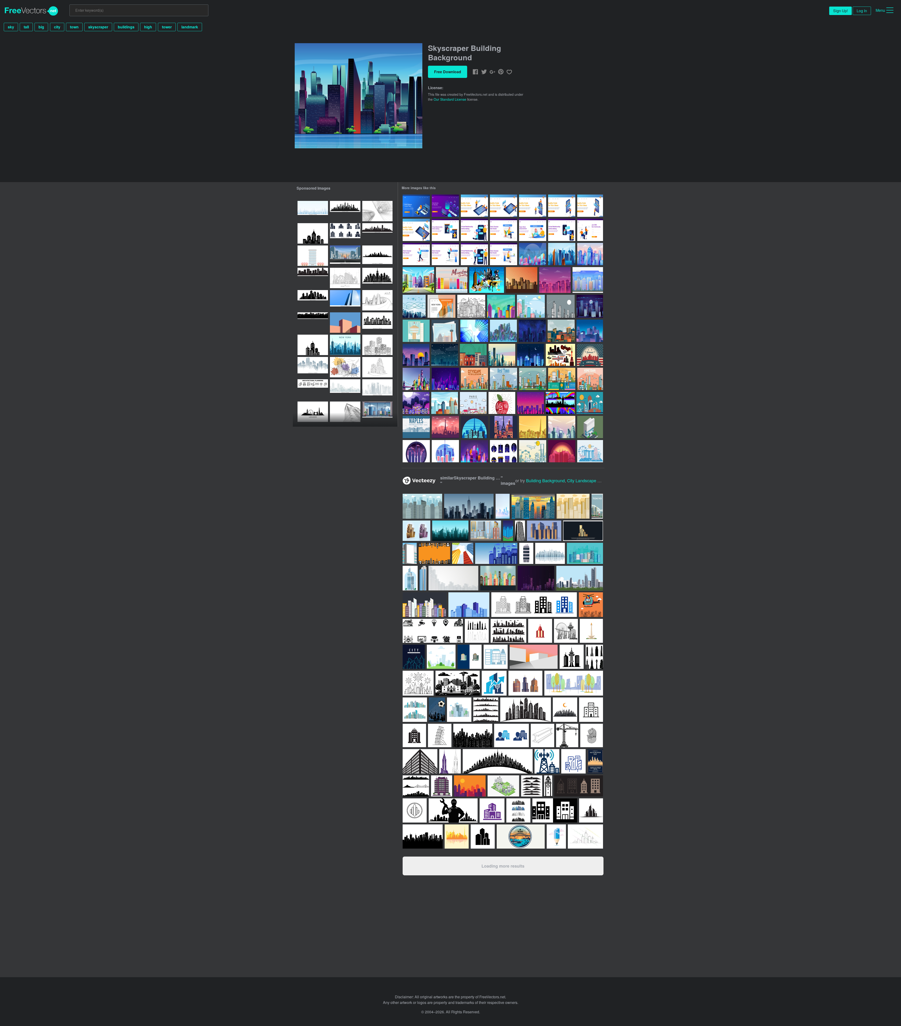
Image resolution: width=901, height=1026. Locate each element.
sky (11, 27)
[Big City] (414, 306)
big (41, 27)
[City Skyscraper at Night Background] (589, 306)
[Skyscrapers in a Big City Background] (555, 280)
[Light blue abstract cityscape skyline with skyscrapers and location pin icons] (313, 211)
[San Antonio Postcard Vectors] (416, 331)
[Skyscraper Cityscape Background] (445, 379)
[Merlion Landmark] (532, 451)
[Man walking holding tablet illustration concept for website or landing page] (416, 254)
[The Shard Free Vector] (532, 427)
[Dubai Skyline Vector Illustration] (416, 451)
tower (167, 27)
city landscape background (593, 480)
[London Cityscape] (473, 355)
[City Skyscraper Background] (444, 403)
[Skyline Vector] (560, 403)
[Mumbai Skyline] (451, 280)
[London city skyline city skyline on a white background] (313, 412)
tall (26, 27)
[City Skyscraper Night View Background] (416, 403)
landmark (189, 27)
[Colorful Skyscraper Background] (416, 379)
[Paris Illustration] (445, 427)
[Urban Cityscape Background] (531, 306)
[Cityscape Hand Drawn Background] (471, 306)
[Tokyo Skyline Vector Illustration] (445, 451)
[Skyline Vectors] (560, 355)
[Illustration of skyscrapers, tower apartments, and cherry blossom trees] (313, 255)
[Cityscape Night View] (416, 355)
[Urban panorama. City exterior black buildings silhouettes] (313, 300)
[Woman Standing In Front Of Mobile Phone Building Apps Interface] (561, 206)
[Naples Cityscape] (416, 427)
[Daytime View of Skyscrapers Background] (501, 306)
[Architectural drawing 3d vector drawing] (377, 211)
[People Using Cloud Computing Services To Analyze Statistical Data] (445, 206)
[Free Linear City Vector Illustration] (503, 379)
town (74, 27)
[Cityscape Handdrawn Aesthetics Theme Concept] (561, 306)
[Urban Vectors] (486, 280)
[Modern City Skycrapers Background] (532, 254)
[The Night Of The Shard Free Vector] (503, 451)
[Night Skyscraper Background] (532, 331)
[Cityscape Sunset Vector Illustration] (521, 280)
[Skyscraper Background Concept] (561, 427)
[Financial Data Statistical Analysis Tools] (416, 206)
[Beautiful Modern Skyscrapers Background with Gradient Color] (502, 355)
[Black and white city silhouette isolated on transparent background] (313, 322)
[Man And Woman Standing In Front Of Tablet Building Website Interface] (474, 206)
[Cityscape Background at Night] (589, 331)
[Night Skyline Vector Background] (444, 355)
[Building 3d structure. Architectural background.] (345, 412)
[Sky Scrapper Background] (530, 403)
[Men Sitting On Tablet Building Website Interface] (416, 230)
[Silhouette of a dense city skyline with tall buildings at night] (313, 278)
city (57, 27)
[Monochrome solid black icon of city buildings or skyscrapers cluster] (313, 345)
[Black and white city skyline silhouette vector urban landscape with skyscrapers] (313, 233)
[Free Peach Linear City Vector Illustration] (474, 379)
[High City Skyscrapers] (474, 331)
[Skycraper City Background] (588, 280)
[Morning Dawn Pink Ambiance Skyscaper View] (590, 254)
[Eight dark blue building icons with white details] (345, 233)
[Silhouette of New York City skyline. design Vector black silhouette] (377, 233)
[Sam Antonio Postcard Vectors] (444, 331)
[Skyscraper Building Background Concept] (561, 254)
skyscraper (98, 27)
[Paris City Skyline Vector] (473, 403)
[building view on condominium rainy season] (377, 412)
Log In (862, 10)
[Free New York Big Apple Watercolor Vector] (502, 403)
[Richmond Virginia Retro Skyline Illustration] (590, 355)
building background (545, 480)
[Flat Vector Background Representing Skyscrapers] (561, 331)
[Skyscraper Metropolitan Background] (530, 355)
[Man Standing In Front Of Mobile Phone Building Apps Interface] (590, 206)
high (148, 27)
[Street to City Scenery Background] (418, 280)
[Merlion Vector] (590, 451)
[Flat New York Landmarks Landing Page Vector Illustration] (441, 306)
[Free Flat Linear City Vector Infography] (561, 379)
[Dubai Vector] (589, 403)
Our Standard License (450, 99)
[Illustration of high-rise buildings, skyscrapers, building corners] (345, 300)
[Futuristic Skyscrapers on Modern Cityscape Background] (474, 451)
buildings (126, 27)
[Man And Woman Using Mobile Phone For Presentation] (532, 206)
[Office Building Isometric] (590, 427)
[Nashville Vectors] (561, 451)
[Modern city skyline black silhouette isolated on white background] (377, 322)
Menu (880, 10)
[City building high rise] (423, 578)
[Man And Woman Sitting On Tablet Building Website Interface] (503, 206)
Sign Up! (840, 10)
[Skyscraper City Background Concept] (503, 331)
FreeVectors (31, 11)
